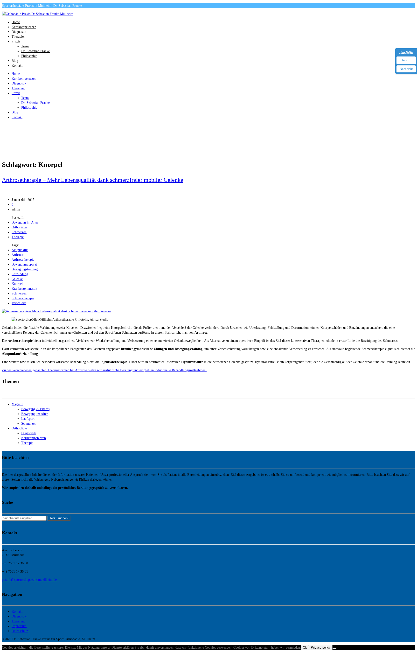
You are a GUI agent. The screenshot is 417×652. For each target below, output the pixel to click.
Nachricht (406, 69)
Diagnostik (19, 32)
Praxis (16, 41)
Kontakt (17, 65)
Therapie (18, 237)
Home (16, 22)
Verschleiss (19, 303)
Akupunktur (20, 250)
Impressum (19, 626)
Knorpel (17, 284)
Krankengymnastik (24, 288)
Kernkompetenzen (24, 27)
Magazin (17, 404)
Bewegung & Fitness (35, 409)
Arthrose (17, 255)
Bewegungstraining (25, 269)
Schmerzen (19, 232)
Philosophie (29, 56)
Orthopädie (19, 227)
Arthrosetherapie (23, 259)
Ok (305, 647)
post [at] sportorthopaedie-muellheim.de (29, 580)
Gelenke (17, 279)
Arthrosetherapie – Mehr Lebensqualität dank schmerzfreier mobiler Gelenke (92, 180)
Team (25, 46)
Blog (15, 61)
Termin (406, 60)
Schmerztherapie (23, 298)
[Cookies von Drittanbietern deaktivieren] (334, 648)
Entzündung (20, 274)
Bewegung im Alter (25, 222)
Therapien (18, 36)
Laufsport (28, 419)
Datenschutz (20, 631)
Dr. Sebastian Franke (35, 51)
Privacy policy (321, 647)
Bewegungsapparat (24, 264)
